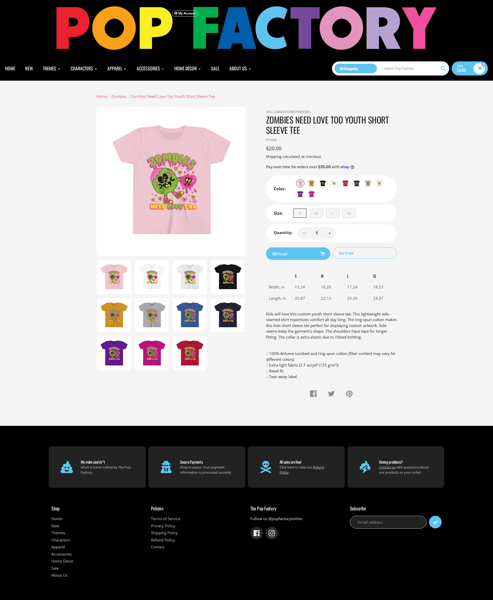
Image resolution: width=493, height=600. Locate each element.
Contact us (387, 467)
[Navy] (357, 183)
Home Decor (62, 561)
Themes (58, 532)
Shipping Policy (164, 532)
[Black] (323, 183)
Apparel (58, 546)
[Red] (345, 183)
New (55, 525)
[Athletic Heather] (368, 183)
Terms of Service (165, 518)
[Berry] (311, 194)
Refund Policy (163, 539)
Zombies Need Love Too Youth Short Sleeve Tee (173, 96)
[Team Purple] (300, 194)
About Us (59, 575)
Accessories (61, 554)
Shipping (273, 156)
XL (349, 213)
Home (101, 96)
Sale (55, 568)
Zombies (119, 96)
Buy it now (346, 253)
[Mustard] (311, 183)
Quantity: (283, 232)
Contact (157, 546)
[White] (334, 183)
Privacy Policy (163, 525)
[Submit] (435, 522)
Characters (60, 539)
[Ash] (379, 183)
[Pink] (300, 183)
